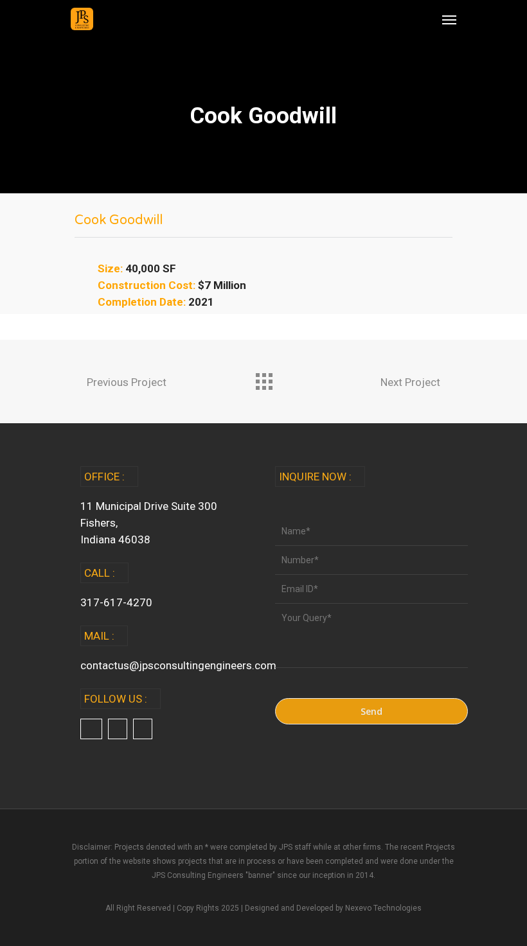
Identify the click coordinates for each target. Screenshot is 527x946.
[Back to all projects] (263, 378)
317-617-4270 (116, 602)
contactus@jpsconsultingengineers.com (178, 665)
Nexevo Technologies (383, 908)
